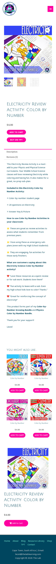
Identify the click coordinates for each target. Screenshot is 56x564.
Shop (49, 540)
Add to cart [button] (17, 390)
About (15, 540)
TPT (23, 544)
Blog (23, 540)
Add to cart (16, 132)
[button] (47, 30)
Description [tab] (12, 151)
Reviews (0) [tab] (12, 157)
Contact (31, 544)
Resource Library (36, 540)
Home (7, 540)
